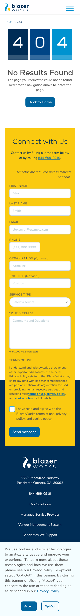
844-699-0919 (49, 158)
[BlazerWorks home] (40, 463)
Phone (14, 240)
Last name (18, 203)
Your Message (21, 313)
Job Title (16, 276)
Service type (20, 294)
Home (8, 22)
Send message (24, 432)
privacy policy (55, 394)
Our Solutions (40, 504)
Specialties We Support (40, 535)
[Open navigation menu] (69, 8)
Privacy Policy (48, 591)
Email (14, 222)
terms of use (36, 394)
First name (18, 186)
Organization (21, 258)
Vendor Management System (40, 524)
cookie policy (24, 398)
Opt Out (50, 606)
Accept (29, 606)
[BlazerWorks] (17, 7)
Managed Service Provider (40, 514)
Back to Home (40, 102)
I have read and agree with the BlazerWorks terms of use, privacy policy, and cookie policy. (41, 414)
